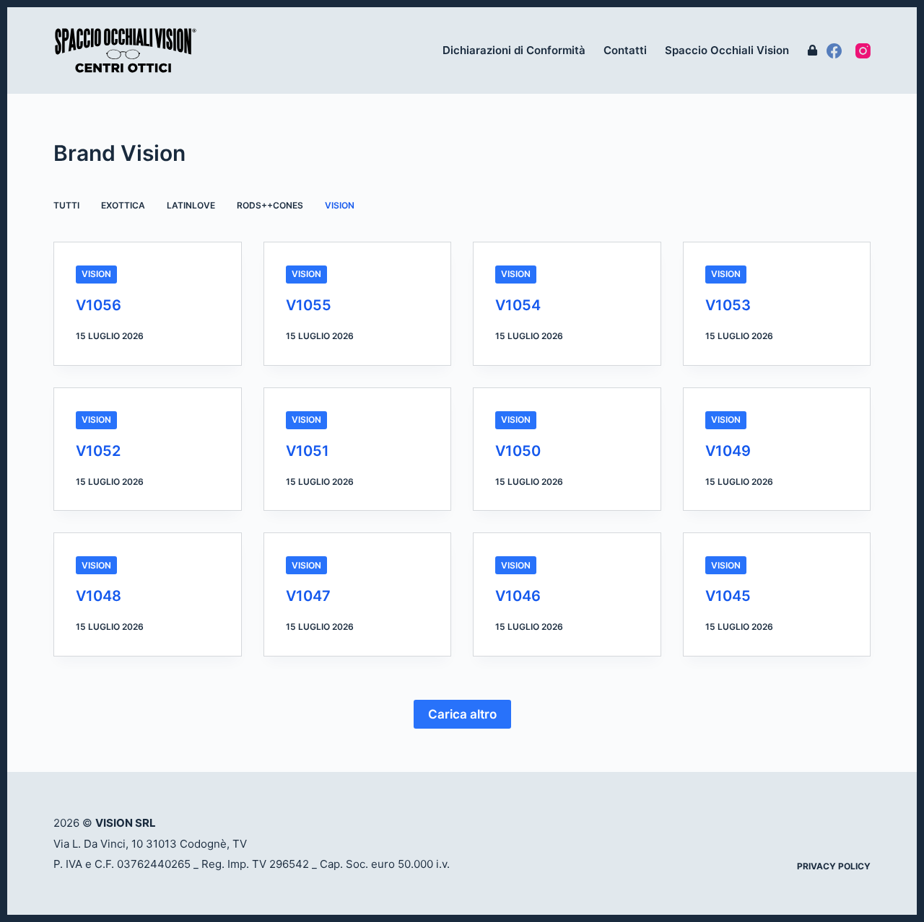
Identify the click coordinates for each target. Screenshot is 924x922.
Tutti (66, 205)
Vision (339, 205)
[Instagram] (863, 50)
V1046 (518, 596)
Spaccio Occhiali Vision (727, 50)
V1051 (307, 451)
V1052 (98, 451)
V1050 (518, 451)
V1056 (98, 305)
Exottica (123, 205)
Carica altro (462, 714)
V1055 (308, 305)
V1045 (728, 596)
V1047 (308, 596)
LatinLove (191, 205)
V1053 (728, 305)
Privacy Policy (834, 866)
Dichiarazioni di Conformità (514, 50)
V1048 (98, 596)
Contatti (625, 50)
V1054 (518, 305)
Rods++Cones (270, 205)
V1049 (728, 451)
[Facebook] (834, 50)
